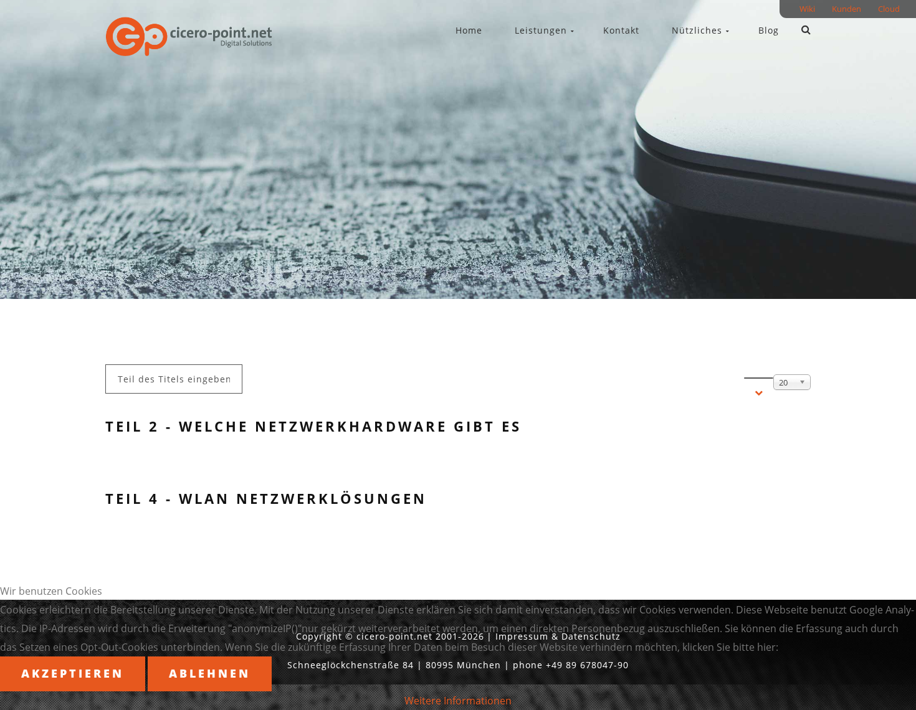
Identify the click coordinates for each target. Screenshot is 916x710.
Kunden (846, 10)
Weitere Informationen (458, 701)
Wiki (807, 10)
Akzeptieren (72, 673)
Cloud (889, 10)
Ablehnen (209, 673)
